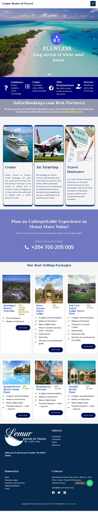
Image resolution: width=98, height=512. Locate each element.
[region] (49, 38)
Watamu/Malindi (12, 486)
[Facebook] (53, 492)
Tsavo (54, 442)
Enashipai (56, 436)
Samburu (56, 445)
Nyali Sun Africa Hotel (15, 483)
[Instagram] (64, 492)
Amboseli (56, 439)
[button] (4, 38)
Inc (71, 504)
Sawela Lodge (11, 480)
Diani (7, 477)
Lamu (7, 488)
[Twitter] (59, 492)
